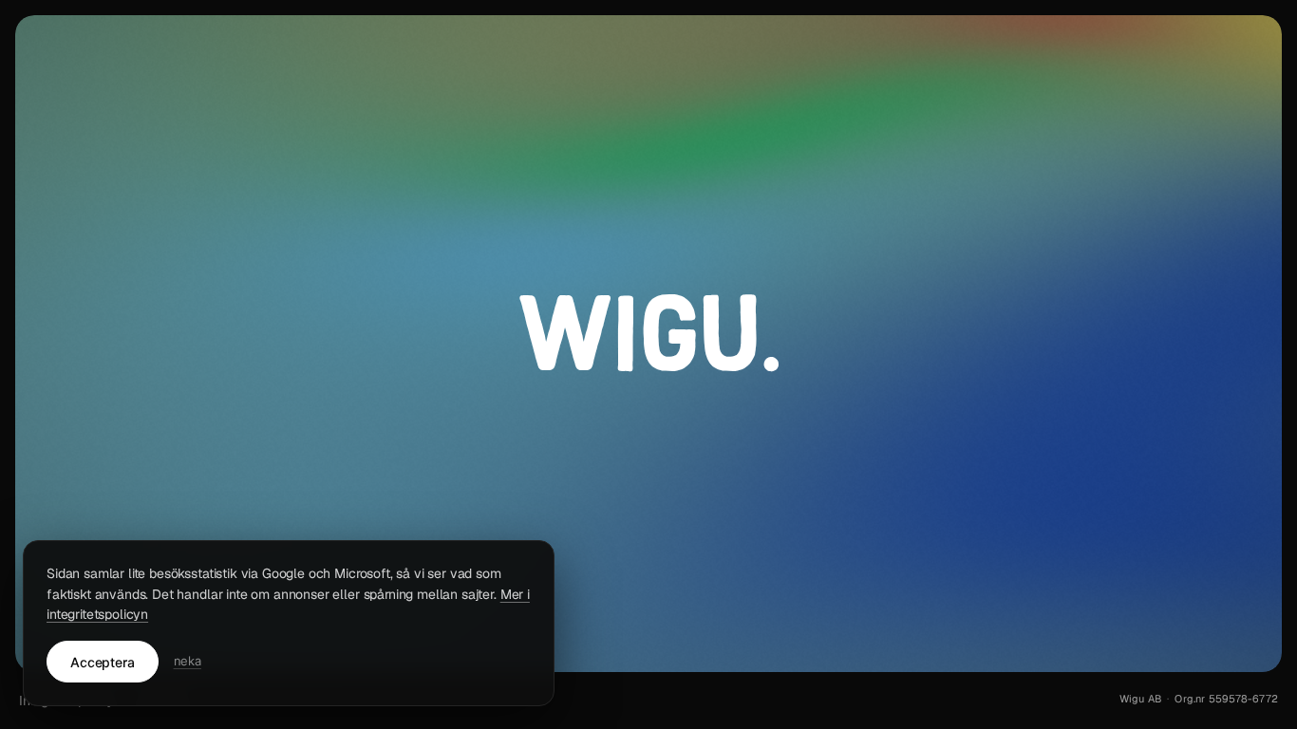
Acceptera (102, 662)
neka (187, 660)
